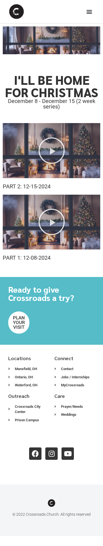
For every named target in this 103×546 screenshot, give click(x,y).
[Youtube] (68, 453)
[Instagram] (51, 453)
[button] (89, 11)
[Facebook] (35, 453)
